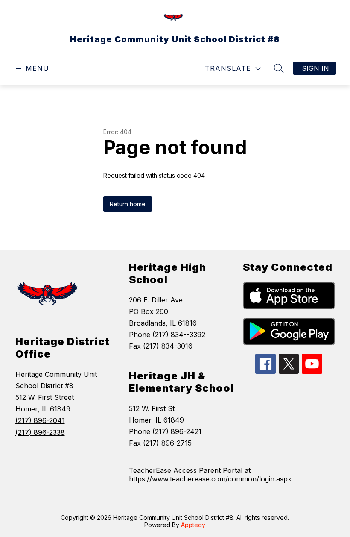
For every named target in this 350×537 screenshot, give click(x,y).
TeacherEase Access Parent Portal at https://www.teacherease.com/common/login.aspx (210, 474)
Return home (128, 204)
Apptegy (193, 524)
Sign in (315, 68)
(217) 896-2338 (40, 432)
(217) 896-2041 (40, 420)
